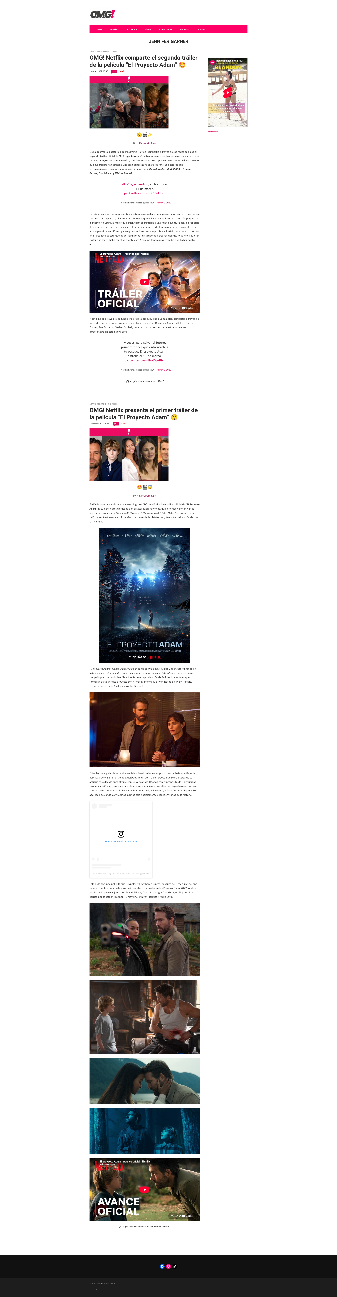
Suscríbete (213, 131)
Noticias (201, 29)
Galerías (114, 29)
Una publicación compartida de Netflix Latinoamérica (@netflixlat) (121, 874)
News (93, 52)
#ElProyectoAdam (135, 184)
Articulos (184, 29)
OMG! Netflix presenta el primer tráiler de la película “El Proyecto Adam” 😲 (144, 414)
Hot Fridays (131, 29)
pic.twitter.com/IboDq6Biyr (145, 360)
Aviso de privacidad (97, 1289)
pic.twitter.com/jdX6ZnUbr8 (144, 193)
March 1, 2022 (164, 203)
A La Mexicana (165, 29)
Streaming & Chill (107, 52)
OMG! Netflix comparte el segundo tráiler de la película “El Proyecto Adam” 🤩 (143, 61)
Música (148, 29)
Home (99, 29)
